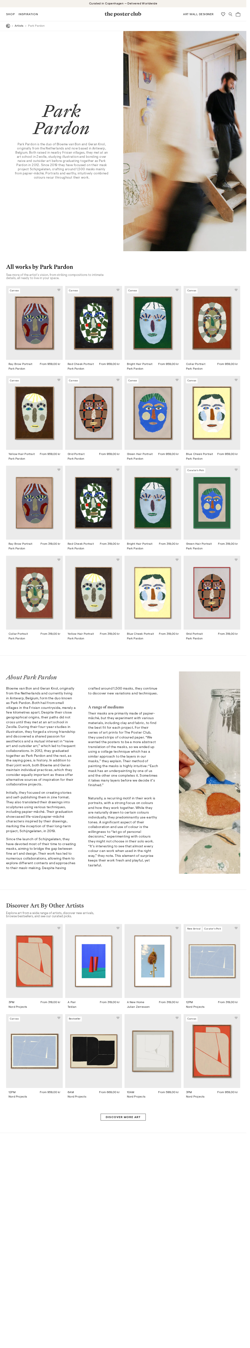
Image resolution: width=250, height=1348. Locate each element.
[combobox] (169, 700)
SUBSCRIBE (171, 716)
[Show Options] (200, 700)
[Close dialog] (212, 593)
